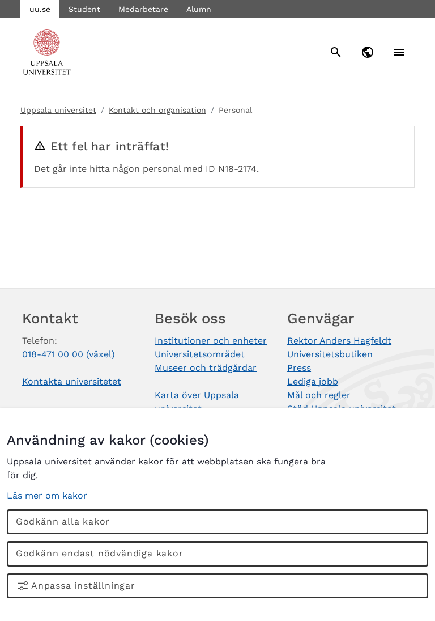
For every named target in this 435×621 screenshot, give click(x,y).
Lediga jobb (312, 381)
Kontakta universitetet (71, 381)
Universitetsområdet (200, 354)
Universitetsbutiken (330, 354)
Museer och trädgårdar (206, 367)
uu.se (39, 9)
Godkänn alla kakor (63, 521)
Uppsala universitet (58, 110)
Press (299, 367)
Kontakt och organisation (157, 110)
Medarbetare (143, 9)
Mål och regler (319, 395)
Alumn (198, 9)
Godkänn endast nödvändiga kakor (100, 553)
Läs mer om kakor (47, 495)
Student (84, 9)
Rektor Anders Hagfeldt (339, 340)
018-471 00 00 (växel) (68, 354)
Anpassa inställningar (83, 585)
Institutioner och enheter (211, 340)
